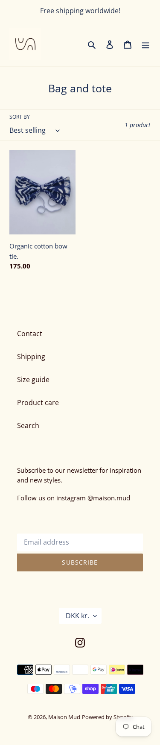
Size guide (33, 379)
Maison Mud (64, 717)
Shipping (31, 356)
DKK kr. (77, 615)
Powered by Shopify (107, 717)
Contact (29, 333)
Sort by (19, 116)
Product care (38, 402)
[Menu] (145, 44)
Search (28, 425)
